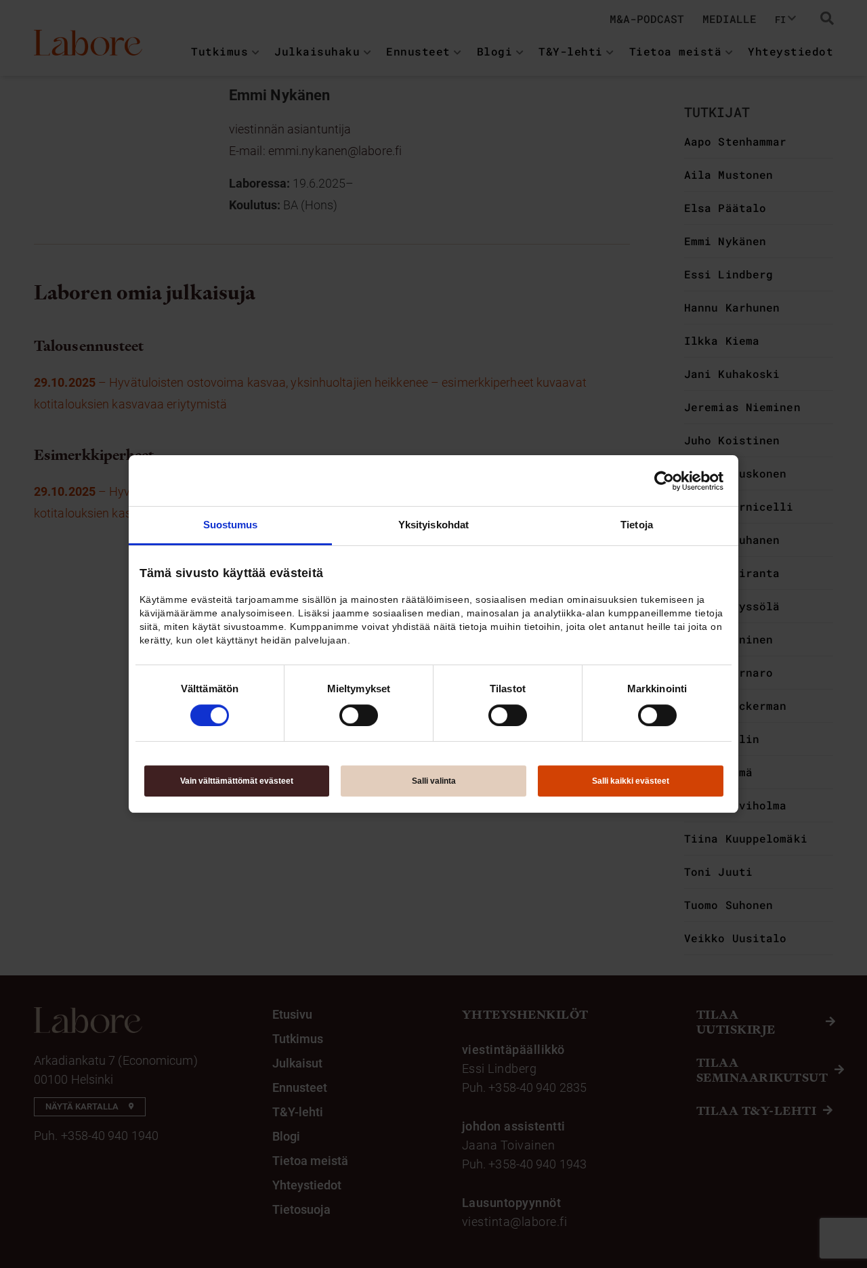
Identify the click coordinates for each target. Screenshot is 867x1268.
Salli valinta (434, 781)
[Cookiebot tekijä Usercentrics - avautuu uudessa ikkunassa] (664, 481)
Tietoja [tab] (636, 524)
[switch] (358, 715)
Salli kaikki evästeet (630, 781)
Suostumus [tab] (230, 524)
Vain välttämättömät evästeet (236, 781)
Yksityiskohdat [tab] (433, 524)
